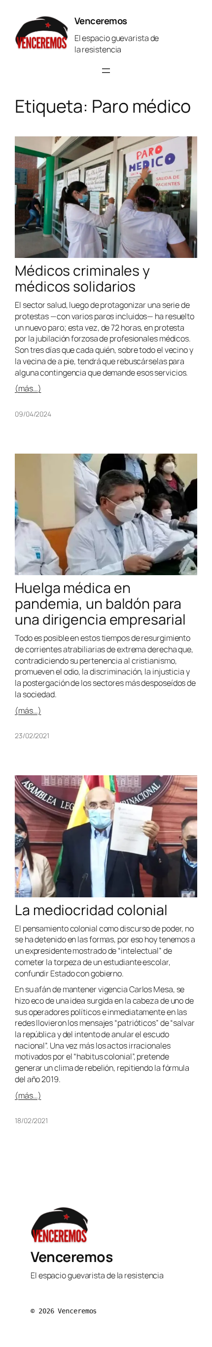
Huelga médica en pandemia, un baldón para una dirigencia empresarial (100, 604)
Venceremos (100, 20)
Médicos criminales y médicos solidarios (82, 279)
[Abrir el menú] (106, 71)
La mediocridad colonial (91, 910)
